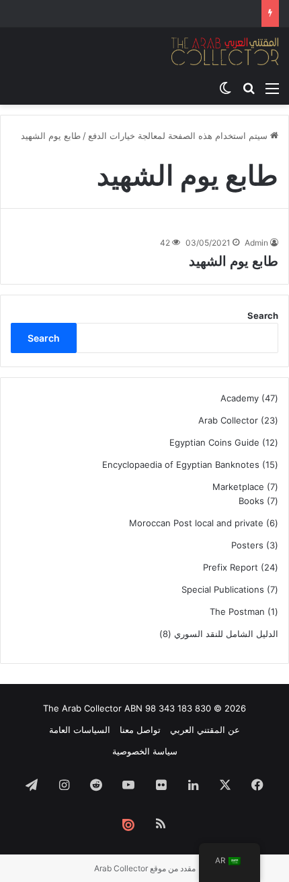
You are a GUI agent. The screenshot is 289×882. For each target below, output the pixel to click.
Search (262, 315)
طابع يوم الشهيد (233, 261)
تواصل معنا (140, 729)
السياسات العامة (79, 729)
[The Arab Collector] (225, 51)
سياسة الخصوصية (144, 751)
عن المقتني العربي (205, 729)
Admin (256, 243)
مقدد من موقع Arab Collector (145, 868)
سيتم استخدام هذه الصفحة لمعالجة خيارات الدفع (179, 135)
